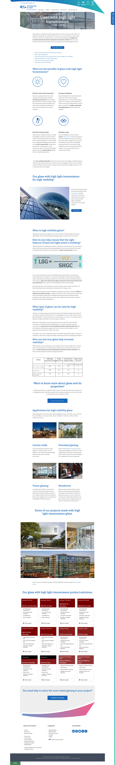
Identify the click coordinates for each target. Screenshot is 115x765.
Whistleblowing (27, 744)
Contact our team (57, 698)
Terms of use (27, 736)
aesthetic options (67, 136)
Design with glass (53, 730)
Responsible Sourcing (29, 743)
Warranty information (29, 741)
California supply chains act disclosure (33, 747)
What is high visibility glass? (41, 54)
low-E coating (65, 317)
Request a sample (28, 733)
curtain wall (49, 450)
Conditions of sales (28, 749)
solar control (75, 193)
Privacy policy (27, 738)
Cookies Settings (15, 763)
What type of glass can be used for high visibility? (46, 58)
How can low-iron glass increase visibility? (44, 60)
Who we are (27, 731)
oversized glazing (73, 448)
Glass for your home (53, 733)
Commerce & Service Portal (57, 739)
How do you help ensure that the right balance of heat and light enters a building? (54, 56)
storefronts (71, 495)
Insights (50, 736)
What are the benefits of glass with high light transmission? (48, 52)
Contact (26, 730)
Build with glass (52, 731)
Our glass (51, 735)
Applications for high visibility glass (43, 62)
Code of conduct (28, 739)
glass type (59, 36)
